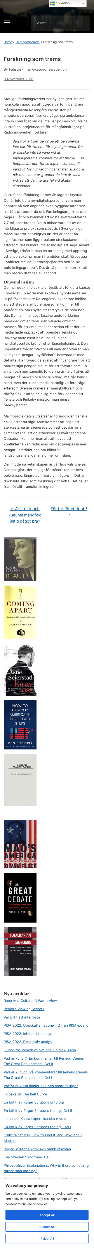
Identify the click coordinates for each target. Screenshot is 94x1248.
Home (8, 42)
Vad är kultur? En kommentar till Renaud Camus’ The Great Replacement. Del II (44, 1061)
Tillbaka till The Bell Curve (25, 1094)
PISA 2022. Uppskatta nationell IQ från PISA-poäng (46, 1025)
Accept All (47, 1215)
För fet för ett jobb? (69, 511)
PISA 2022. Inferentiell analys (28, 1033)
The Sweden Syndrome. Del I (27, 1157)
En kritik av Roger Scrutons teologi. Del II (38, 1110)
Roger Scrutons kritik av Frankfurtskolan (37, 1149)
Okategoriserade (28, 42)
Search (83, 23)
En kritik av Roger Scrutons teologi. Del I (37, 1127)
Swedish (62, 3)
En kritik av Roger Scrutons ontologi (34, 1102)
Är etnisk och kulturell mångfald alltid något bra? (25, 515)
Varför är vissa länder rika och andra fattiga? (41, 1086)
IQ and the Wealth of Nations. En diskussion (40, 1050)
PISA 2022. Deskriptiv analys (28, 1041)
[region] (47, 1213)
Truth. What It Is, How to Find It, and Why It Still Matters (43, 1138)
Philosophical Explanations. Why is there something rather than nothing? (46, 1168)
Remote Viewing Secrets (24, 1009)
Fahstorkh (17, 69)
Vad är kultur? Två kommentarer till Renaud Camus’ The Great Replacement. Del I (46, 1075)
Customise (47, 1227)
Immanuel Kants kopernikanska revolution (38, 1118)
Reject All (47, 1238)
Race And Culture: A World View (30, 1000)
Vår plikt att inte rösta (22, 1017)
